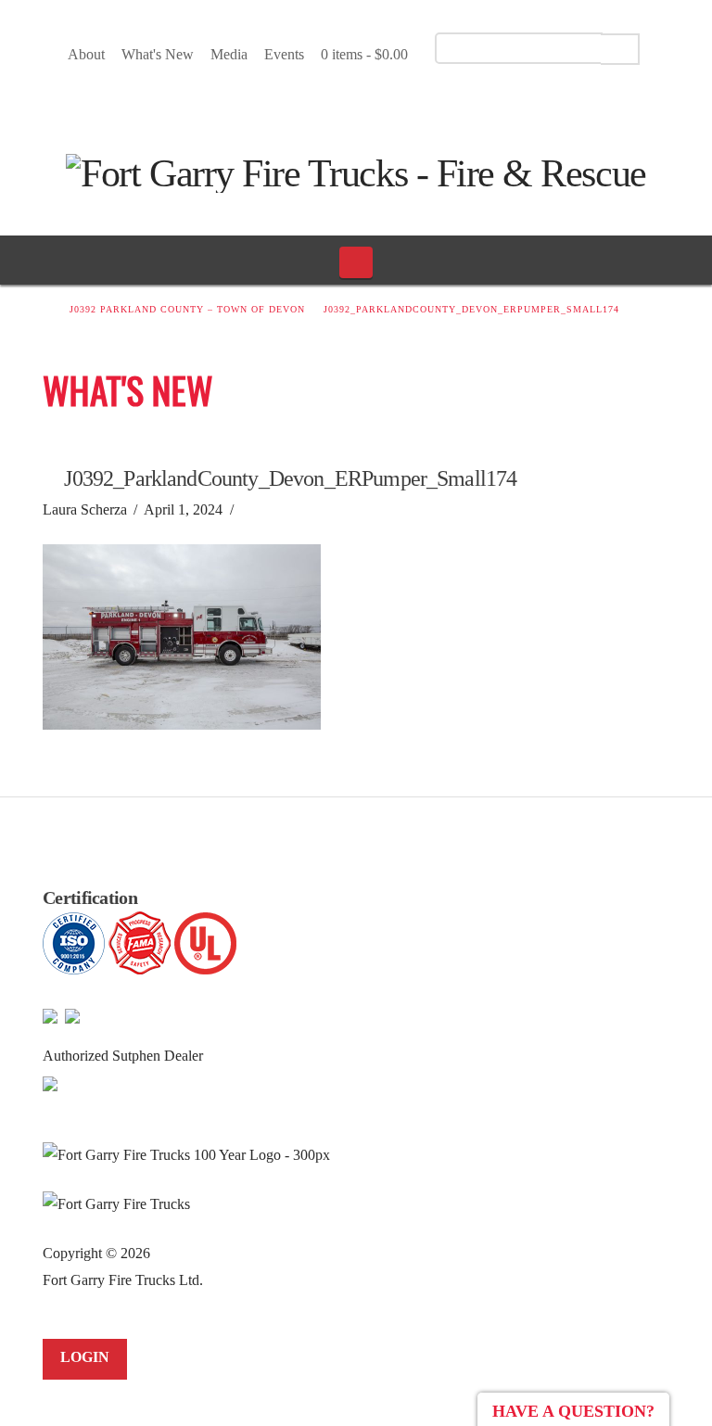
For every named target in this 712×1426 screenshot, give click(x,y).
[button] (356, 262)
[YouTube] (360, 101)
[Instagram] (392, 101)
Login (84, 1357)
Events (284, 54)
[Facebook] (327, 101)
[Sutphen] (50, 1082)
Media (229, 54)
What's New (157, 54)
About (86, 54)
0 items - (364, 54)
